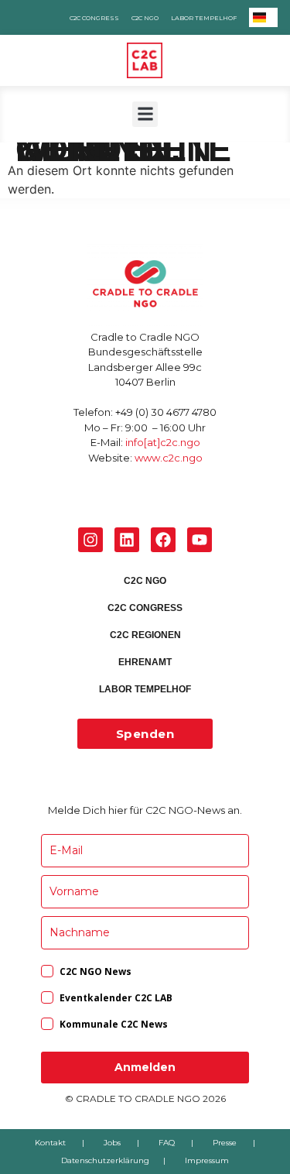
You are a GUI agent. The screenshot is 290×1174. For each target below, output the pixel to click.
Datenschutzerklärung (105, 1160)
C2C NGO (145, 18)
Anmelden (145, 1067)
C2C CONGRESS (94, 18)
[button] (145, 114)
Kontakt (50, 1143)
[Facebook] (163, 539)
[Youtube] (199, 539)
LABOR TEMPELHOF (204, 18)
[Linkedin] (126, 539)
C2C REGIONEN (145, 635)
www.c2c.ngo (169, 457)
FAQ (167, 1143)
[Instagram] (90, 539)
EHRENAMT (145, 662)
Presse (225, 1143)
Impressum (207, 1160)
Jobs (112, 1143)
